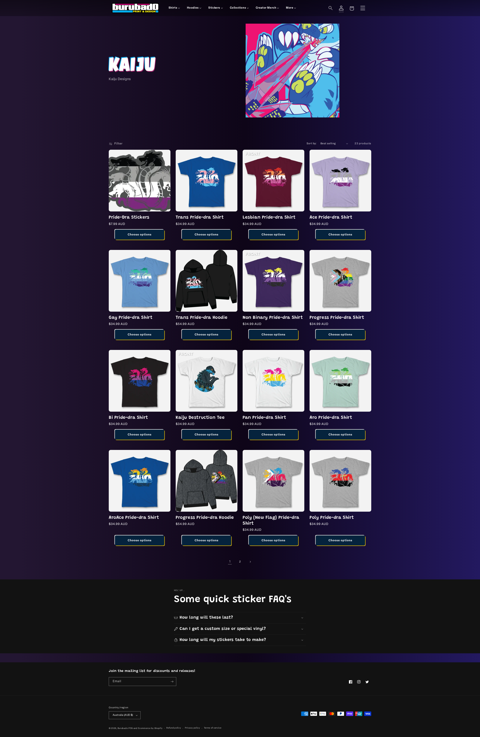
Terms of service (212, 728)
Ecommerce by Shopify (150, 728)
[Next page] (250, 562)
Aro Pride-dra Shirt (331, 417)
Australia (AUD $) (123, 715)
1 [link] (230, 561)
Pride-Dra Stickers (129, 217)
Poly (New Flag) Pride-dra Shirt (271, 520)
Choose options (140, 234)
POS (130, 728)
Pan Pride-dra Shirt (264, 417)
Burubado (123, 728)
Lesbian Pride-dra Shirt (269, 217)
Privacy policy (192, 728)
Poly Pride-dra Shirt (332, 517)
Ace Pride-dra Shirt (331, 217)
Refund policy (173, 728)
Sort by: (312, 143)
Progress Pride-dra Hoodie (205, 517)
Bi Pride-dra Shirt (128, 417)
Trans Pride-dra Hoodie (201, 317)
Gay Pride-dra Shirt (130, 317)
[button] (240, 617)
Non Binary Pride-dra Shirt (273, 317)
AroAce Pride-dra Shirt (134, 517)
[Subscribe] (172, 681)
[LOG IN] (341, 8)
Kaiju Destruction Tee (200, 417)
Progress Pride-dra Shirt (337, 317)
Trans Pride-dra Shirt (200, 217)
